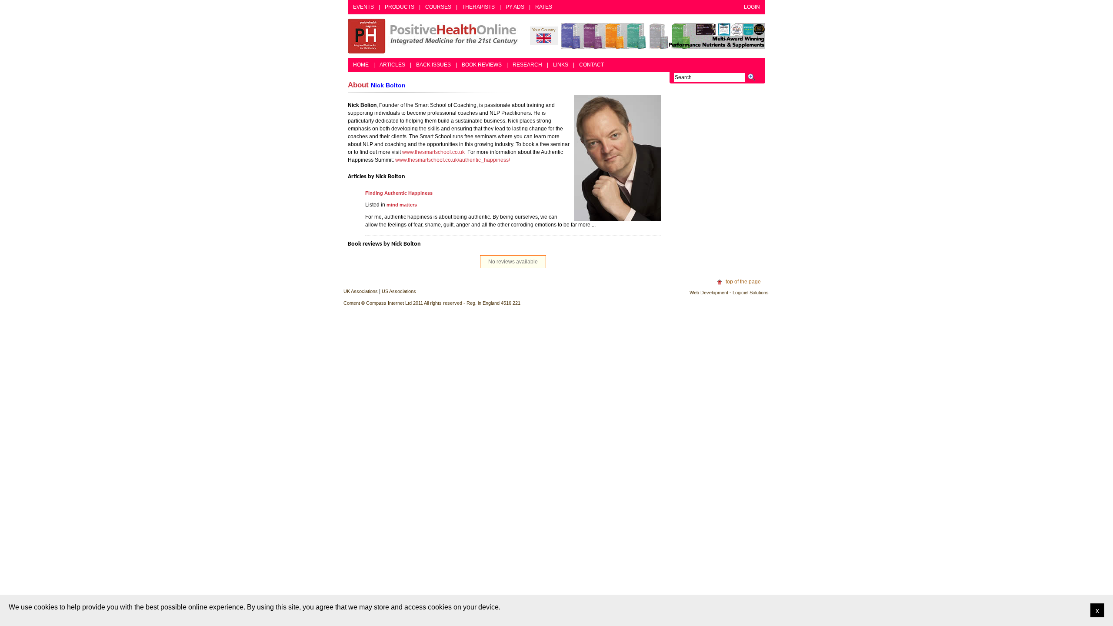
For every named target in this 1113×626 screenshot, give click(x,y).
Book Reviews (482, 65)
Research (527, 65)
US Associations (399, 291)
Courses (438, 7)
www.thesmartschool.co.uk (433, 152)
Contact (591, 65)
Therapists (478, 7)
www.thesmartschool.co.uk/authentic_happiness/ (452, 160)
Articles (392, 65)
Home (361, 65)
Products (399, 7)
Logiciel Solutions (751, 292)
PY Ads (515, 7)
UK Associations (360, 291)
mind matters (402, 204)
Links (560, 65)
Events (363, 7)
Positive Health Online (435, 36)
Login (752, 7)
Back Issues (433, 65)
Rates (543, 7)
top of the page (743, 282)
